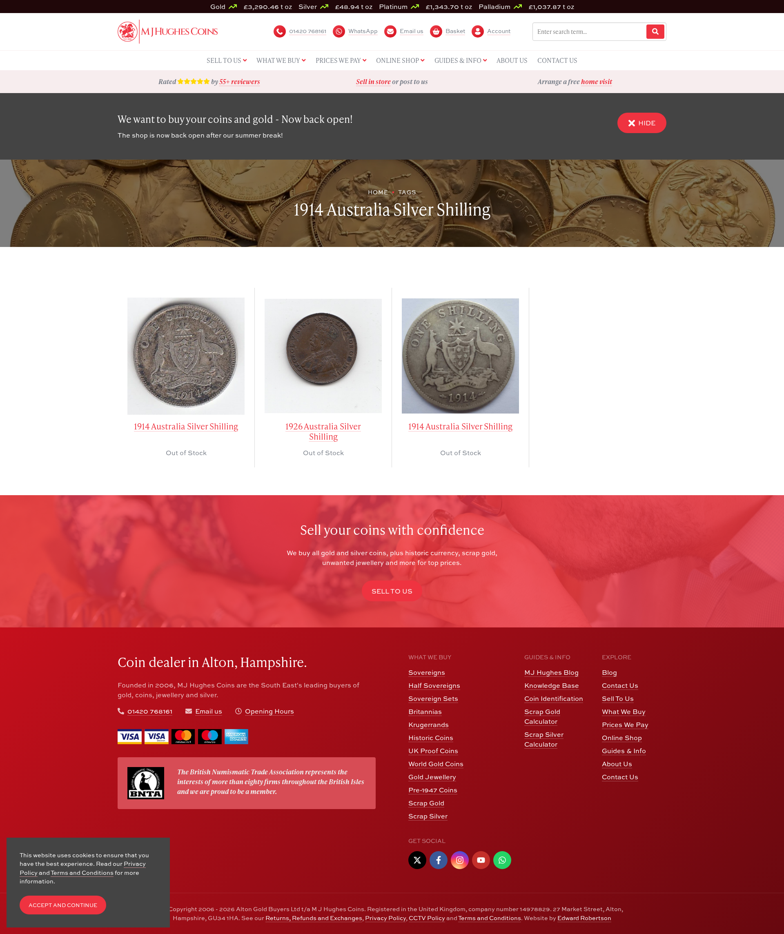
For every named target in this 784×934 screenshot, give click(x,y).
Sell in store (373, 81)
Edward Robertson (584, 918)
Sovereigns (426, 672)
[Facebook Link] (439, 860)
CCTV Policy (427, 918)
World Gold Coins (435, 763)
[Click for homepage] (168, 30)
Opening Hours (269, 711)
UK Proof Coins (433, 750)
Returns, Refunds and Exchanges (313, 918)
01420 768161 (149, 711)
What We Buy (624, 711)
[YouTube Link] (481, 860)
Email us (208, 711)
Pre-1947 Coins (432, 789)
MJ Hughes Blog (551, 672)
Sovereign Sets (433, 698)
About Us (617, 763)
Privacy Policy (385, 918)
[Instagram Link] (460, 860)
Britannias (425, 711)
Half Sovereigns (434, 685)
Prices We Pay (625, 724)
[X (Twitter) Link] (417, 860)
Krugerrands (428, 724)
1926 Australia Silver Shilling (323, 431)
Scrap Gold (426, 802)
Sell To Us (618, 698)
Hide (646, 122)
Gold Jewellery (432, 776)
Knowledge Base (551, 685)
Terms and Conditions (489, 918)
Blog (609, 672)
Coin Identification (553, 698)
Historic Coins (430, 737)
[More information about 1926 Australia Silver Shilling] (323, 356)
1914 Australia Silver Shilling (186, 426)
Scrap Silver (428, 816)
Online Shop (622, 737)
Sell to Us (392, 591)
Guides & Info (624, 750)
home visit (596, 81)
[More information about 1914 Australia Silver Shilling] (186, 356)
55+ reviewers (239, 81)
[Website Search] (655, 31)
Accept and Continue (63, 905)
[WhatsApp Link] (502, 860)
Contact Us (620, 685)
